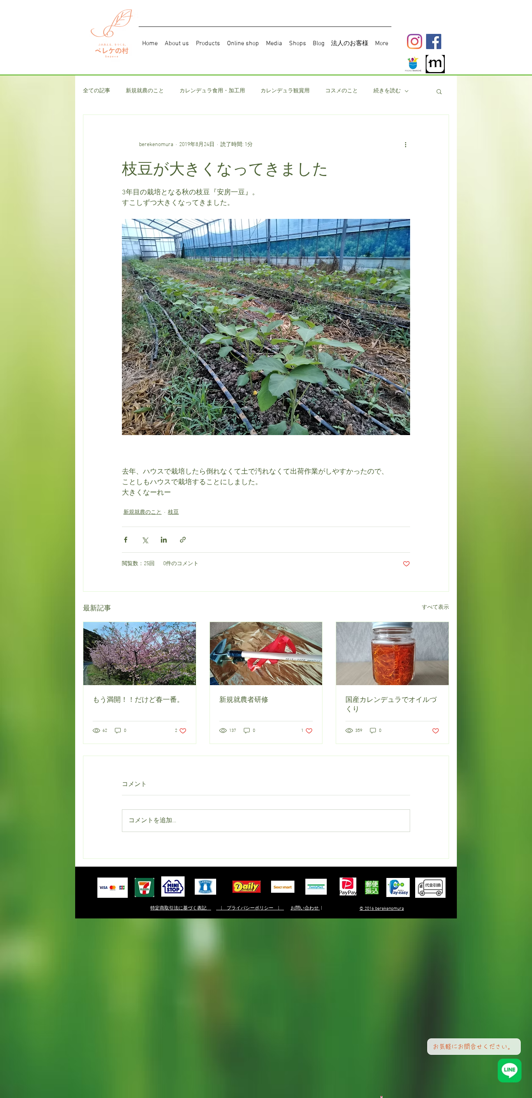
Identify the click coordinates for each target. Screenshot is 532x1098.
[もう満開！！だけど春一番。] (139, 653)
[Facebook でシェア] (125, 539)
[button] (439, 91)
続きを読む (387, 91)
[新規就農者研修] (266, 653)
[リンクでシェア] (183, 539)
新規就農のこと (145, 91)
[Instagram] (414, 41)
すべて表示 (435, 607)
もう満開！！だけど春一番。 (138, 699)
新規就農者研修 (243, 699)
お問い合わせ (305, 908)
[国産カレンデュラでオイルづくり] (392, 653)
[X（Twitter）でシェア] (144, 539)
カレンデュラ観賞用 (285, 91)
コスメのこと (341, 91)
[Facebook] (433, 41)
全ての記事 (96, 91)
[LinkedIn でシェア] (163, 539)
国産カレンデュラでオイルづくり (391, 704)
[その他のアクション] (405, 144)
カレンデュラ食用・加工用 (212, 91)
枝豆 (173, 512)
